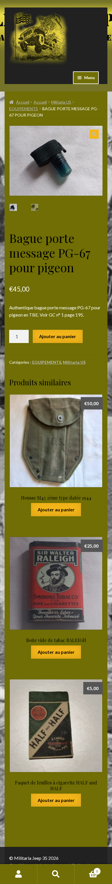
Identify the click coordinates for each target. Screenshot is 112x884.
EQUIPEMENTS (23, 108)
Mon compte (18, 874)
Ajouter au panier (57, 336)
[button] (94, 134)
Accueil (22, 102)
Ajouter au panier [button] (56, 509)
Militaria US (61, 102)
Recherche (56, 874)
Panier (86, 869)
